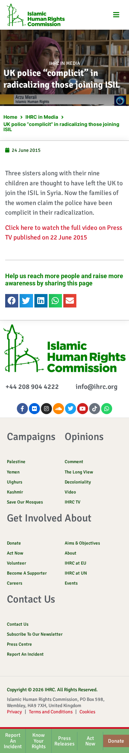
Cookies (87, 712)
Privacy (14, 712)
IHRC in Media (64, 63)
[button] (116, 15)
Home (10, 116)
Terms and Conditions (51, 712)
